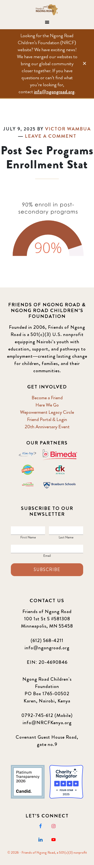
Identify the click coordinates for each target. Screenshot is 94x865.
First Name (28, 537)
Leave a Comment (50, 136)
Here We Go (47, 404)
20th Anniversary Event (47, 426)
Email (47, 555)
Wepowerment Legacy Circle (47, 412)
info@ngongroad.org (54, 91)
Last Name (66, 537)
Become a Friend (47, 397)
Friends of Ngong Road (47, 10)
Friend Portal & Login (47, 419)
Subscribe (47, 569)
